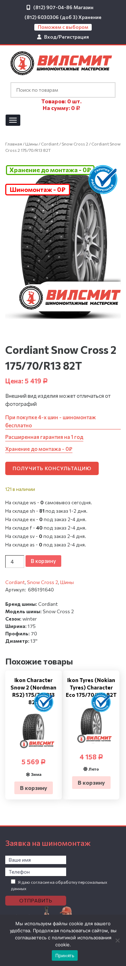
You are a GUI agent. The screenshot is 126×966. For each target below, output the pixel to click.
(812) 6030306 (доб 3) (50, 17)
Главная (13, 143)
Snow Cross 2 (75, 143)
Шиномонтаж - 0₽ (37, 189)
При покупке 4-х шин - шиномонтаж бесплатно (50, 421)
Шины (31, 143)
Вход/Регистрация (66, 37)
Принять (65, 955)
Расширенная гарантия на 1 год (44, 437)
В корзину (43, 561)
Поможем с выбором (63, 27)
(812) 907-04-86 (52, 7)
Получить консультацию (52, 468)
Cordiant (49, 143)
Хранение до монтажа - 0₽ (50, 170)
